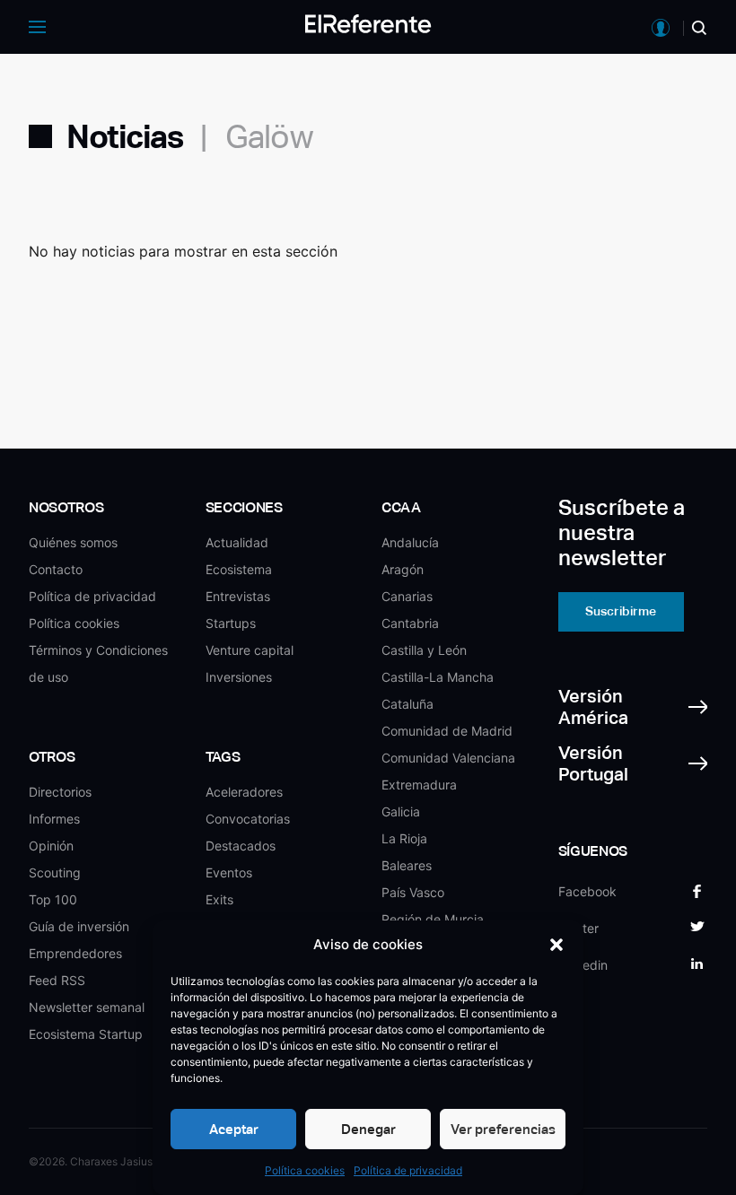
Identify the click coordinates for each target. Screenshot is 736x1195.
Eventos (229, 872)
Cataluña (407, 703)
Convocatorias (248, 818)
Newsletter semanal (87, 1007)
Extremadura (419, 784)
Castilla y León (424, 650)
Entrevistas (238, 596)
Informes (54, 818)
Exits (219, 899)
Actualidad (237, 542)
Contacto (56, 569)
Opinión (51, 845)
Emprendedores (75, 953)
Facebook (587, 891)
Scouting (55, 872)
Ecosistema (239, 569)
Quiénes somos (73, 542)
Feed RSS (57, 980)
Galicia (400, 811)
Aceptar (233, 1129)
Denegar (368, 1129)
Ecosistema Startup (86, 1034)
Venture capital (250, 650)
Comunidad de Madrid (447, 730)
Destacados (241, 845)
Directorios (60, 791)
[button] (556, 945)
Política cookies (305, 1170)
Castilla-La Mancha (437, 677)
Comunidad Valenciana (448, 757)
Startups (231, 623)
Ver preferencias (503, 1129)
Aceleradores (244, 791)
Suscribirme (620, 611)
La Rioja (404, 838)
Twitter (578, 928)
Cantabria (410, 623)
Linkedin (583, 965)
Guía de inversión (79, 926)
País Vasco (412, 892)
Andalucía (410, 542)
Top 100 (53, 899)
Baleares (406, 865)
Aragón (402, 569)
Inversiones (239, 677)
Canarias (407, 596)
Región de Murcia (432, 919)
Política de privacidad (408, 1170)
